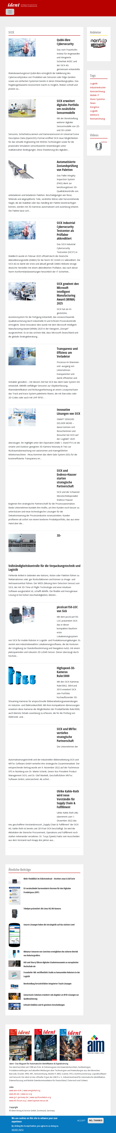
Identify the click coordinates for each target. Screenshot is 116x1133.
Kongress (94, 107)
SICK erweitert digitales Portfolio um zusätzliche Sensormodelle (68, 107)
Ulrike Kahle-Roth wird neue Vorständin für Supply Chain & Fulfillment (68, 799)
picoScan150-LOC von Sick (67, 609)
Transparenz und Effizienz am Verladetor (67, 352)
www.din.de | (15, 1094)
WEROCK (94, 114)
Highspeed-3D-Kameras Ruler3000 (66, 672)
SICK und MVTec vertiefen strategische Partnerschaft (67, 735)
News (93, 103)
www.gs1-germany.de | (19, 1097)
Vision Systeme (97, 99)
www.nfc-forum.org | (18, 1100)
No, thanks (95, 1120)
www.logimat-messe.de (38, 1100)
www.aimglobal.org (31, 1090)
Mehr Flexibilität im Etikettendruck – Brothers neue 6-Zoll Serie (49, 878)
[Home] (22, 4)
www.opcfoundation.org (40, 1097)
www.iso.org (26, 1094)
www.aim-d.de (15, 1090)
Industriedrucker (98, 87)
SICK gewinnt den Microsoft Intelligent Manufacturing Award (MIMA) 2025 (68, 293)
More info (18, 1129)
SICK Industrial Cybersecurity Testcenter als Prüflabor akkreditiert (66, 230)
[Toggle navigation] (10, 12)
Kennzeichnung (97, 91)
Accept (81, 1120)
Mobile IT (94, 95)
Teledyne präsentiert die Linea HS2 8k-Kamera (42, 908)
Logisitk (94, 110)
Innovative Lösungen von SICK (68, 411)
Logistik (94, 83)
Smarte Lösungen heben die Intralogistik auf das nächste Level (49, 924)
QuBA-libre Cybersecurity (65, 42)
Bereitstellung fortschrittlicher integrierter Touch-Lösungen (47, 983)
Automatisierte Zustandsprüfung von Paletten (67, 166)
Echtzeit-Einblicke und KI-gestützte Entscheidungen (44, 1004)
